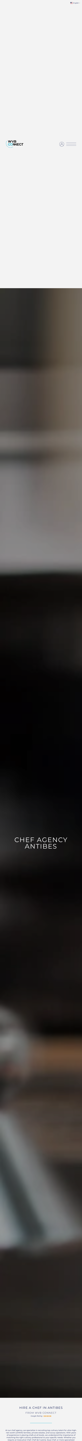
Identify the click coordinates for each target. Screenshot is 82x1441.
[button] (71, 144)
